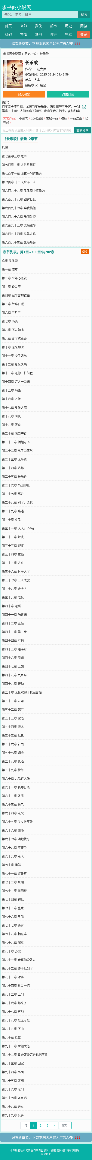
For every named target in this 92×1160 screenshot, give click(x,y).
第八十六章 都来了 (14, 1003)
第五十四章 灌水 (13, 726)
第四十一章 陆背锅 (14, 614)
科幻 (8, 34)
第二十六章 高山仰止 (16, 485)
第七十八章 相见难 (14, 934)
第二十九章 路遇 (13, 511)
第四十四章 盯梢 (13, 640)
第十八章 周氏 (11, 416)
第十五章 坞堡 (11, 390)
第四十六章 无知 (13, 657)
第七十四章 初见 (13, 899)
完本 (68, 34)
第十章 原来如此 (13, 347)
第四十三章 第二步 (14, 632)
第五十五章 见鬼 (13, 735)
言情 (23, 34)
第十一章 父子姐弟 (14, 355)
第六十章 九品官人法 (16, 778)
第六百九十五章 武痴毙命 (19, 225)
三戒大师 (40, 69)
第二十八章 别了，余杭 (17, 502)
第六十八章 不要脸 (14, 847)
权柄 (64, 118)
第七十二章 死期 (13, 882)
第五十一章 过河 (13, 701)
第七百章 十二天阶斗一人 (19, 182)
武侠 (38, 25)
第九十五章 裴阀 (13, 1080)
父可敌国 (37, 118)
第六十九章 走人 (13, 856)
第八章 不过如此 (13, 329)
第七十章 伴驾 (11, 865)
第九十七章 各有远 (14, 1097)
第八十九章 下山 (13, 1028)
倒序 (85, 251)
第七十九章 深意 (13, 942)
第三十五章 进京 (13, 562)
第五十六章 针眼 (13, 744)
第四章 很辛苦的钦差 (16, 295)
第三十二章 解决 (13, 537)
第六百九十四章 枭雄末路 (19, 233)
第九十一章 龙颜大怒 (16, 1046)
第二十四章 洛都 (13, 468)
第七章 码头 (10, 321)
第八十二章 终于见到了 (17, 968)
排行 (53, 34)
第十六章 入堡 (11, 399)
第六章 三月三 (11, 312)
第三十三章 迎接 (13, 545)
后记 (43, 85)
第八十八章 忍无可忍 (16, 1020)
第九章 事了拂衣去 (14, 338)
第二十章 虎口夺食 (14, 433)
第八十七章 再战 (13, 1011)
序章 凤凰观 (10, 260)
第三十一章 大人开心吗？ (19, 528)
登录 (83, 34)
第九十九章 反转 (13, 1115)
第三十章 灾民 (11, 519)
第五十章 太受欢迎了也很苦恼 (22, 692)
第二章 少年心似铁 (14, 278)
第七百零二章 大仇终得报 (19, 164)
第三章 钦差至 (11, 286)
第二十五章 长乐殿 (14, 476)
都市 (53, 25)
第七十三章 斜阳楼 (14, 890)
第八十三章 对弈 (13, 977)
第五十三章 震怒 (13, 718)
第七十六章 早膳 (13, 916)
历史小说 (30, 53)
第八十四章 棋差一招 (16, 985)
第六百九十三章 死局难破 (19, 242)
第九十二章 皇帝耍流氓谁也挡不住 (25, 1054)
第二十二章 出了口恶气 (17, 450)
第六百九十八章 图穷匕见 (19, 199)
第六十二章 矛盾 (13, 795)
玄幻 (23, 25)
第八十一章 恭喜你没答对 (19, 959)
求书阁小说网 (16, 7)
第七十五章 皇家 (13, 908)
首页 (8, 25)
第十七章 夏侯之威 (14, 407)
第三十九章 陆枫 (13, 597)
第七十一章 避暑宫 (14, 873)
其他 (38, 34)
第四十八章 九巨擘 (14, 675)
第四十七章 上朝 (13, 666)
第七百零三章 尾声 (14, 156)
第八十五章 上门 (13, 994)
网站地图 (46, 1154)
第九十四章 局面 (13, 1072)
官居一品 (52, 118)
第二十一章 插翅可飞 (16, 442)
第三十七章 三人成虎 (16, 580)
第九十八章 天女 (13, 1106)
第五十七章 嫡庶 (13, 752)
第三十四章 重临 (13, 554)
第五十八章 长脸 (13, 761)
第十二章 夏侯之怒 (14, 364)
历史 (68, 25)
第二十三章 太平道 (14, 459)
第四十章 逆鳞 (11, 606)
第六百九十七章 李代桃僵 (19, 208)
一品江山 (76, 118)
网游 (83, 25)
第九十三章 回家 (13, 1063)
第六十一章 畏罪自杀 (16, 787)
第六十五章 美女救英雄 (17, 821)
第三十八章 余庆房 (14, 588)
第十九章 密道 (11, 424)
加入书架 (24, 94)
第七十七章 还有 (13, 925)
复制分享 (82, 130)
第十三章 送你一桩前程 (17, 373)
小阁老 (23, 118)
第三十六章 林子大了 (16, 571)
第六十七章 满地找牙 (16, 839)
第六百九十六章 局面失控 (19, 216)
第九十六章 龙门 (13, 1089)
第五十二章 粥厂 (13, 709)
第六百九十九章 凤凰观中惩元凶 (23, 190)
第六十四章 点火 (13, 813)
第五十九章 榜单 (13, 770)
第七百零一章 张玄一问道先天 (22, 173)
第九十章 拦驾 (11, 1037)
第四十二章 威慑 (13, 623)
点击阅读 (68, 94)
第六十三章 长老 (13, 804)
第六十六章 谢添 (13, 830)
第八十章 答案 (11, 951)
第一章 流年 (10, 269)
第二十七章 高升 (13, 493)
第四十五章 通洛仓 (14, 649)
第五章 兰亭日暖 (13, 304)
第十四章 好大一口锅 (16, 381)
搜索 (84, 14)
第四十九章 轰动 (13, 683)
